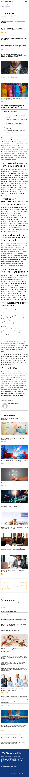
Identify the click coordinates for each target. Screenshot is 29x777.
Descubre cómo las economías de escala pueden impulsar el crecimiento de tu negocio (13, 483)
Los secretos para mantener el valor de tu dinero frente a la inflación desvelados (13, 625)
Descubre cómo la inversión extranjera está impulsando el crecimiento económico (12, 505)
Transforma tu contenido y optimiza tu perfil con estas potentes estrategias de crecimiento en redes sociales (14, 657)
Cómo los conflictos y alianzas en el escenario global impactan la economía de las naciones (14, 706)
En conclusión (9, 132)
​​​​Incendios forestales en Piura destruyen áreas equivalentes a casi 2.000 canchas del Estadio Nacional (13, 21)
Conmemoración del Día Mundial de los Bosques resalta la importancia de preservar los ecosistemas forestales (13, 47)
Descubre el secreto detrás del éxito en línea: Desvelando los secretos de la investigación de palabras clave (12, 572)
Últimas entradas (11, 400)
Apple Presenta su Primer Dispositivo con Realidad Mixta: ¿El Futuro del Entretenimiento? (14, 733)
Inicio (1, 4)
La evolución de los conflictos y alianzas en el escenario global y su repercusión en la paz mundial (14, 695)
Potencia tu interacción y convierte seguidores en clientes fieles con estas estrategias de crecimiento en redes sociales (14, 669)
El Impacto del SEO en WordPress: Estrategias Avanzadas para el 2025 (12, 738)
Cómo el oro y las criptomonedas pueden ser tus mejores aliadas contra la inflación (13, 76)
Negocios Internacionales (8, 4)
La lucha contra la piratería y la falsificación (14, 127)
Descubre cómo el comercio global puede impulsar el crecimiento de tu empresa (14, 528)
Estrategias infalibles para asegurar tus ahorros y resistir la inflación (13, 620)
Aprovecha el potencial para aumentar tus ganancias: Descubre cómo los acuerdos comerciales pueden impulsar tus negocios (14, 438)
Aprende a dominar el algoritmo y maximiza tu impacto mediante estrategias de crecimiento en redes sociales (13, 663)
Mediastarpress (13, 403)
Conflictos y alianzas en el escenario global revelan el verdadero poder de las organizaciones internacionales (14, 701)
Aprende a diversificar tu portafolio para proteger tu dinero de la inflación (14, 99)
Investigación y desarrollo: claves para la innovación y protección (16, 120)
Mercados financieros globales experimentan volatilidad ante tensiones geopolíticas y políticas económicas (14, 38)
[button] (26, 2)
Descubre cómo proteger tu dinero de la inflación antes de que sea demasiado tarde (14, 629)
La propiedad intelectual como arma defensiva (15, 116)
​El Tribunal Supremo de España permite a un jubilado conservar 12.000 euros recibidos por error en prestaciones (13, 30)
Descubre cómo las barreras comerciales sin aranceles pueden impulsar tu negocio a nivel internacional (14, 461)
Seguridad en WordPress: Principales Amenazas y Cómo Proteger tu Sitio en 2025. (13, 743)
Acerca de (4, 400)
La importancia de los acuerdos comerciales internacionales (13, 124)
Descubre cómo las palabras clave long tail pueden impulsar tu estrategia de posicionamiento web (14, 548)
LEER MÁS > (3, 23)
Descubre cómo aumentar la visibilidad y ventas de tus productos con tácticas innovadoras (13, 650)
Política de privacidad (9, 766)
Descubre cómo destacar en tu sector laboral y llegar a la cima (12, 689)
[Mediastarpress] (5, 408)
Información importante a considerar (15, 130)
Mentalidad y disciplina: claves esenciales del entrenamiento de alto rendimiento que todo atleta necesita (14, 726)
